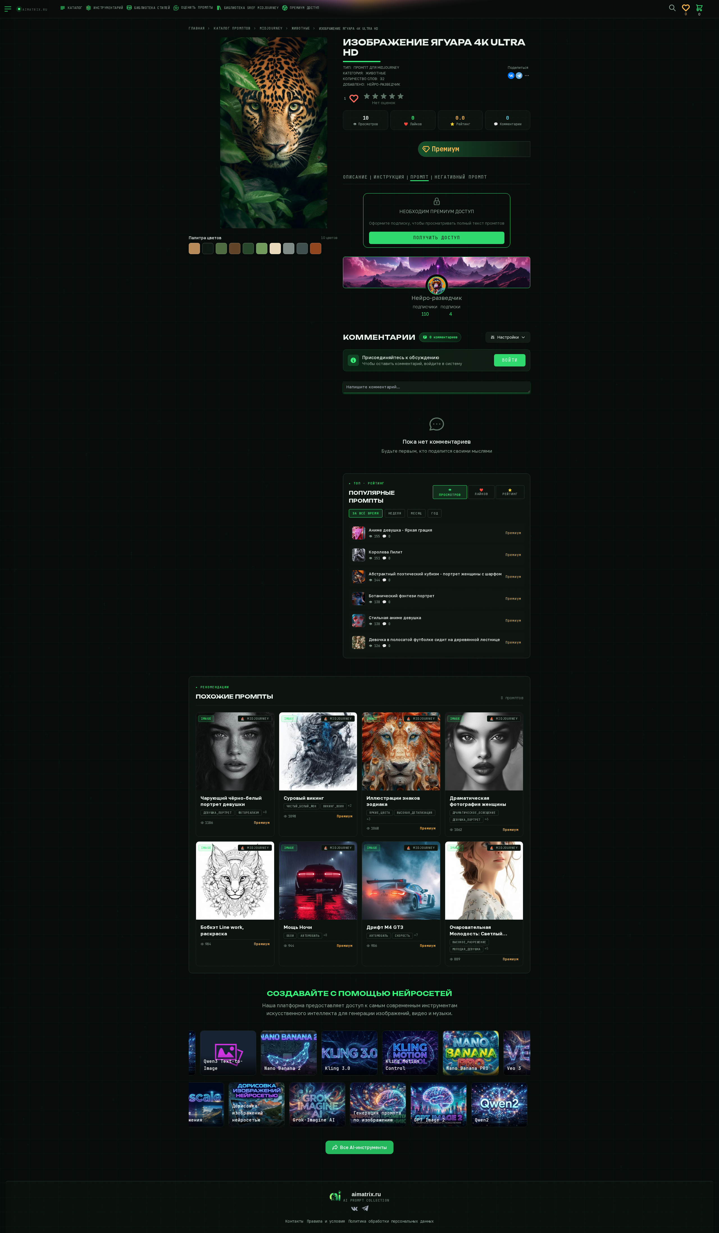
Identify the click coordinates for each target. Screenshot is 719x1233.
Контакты (294, 1221)
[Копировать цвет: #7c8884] (294, 243)
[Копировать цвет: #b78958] (199, 243)
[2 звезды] (375, 96)
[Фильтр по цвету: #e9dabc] (275, 248)
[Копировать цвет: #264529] (253, 243)
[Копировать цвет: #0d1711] (213, 243)
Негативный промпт (460, 177)
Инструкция (389, 177)
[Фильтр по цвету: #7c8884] (288, 248)
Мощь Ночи (298, 927)
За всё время (365, 513)
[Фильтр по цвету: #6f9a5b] (261, 248)
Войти (510, 360)
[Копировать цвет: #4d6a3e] (226, 243)
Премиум (445, 149)
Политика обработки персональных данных (391, 1221)
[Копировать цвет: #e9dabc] (280, 243)
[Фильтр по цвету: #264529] (248, 248)
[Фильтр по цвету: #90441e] (315, 248)
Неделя (395, 513)
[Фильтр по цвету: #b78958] (194, 248)
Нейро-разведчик (383, 84)
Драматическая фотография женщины (478, 801)
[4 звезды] (392, 96)
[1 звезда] (367, 96)
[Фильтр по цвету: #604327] (234, 248)
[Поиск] (672, 8)
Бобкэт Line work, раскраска (222, 930)
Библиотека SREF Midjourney (251, 8)
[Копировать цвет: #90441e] (321, 243)
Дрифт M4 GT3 (385, 927)
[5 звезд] (400, 96)
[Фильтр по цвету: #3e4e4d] (302, 248)
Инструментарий (108, 8)
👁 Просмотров (450, 492)
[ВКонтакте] (511, 75)
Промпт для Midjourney (376, 67)
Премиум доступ (304, 8)
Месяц (416, 513)
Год (434, 513)
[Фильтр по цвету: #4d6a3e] (221, 248)
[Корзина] (699, 8)
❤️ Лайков (481, 492)
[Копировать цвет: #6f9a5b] (267, 243)
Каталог (75, 8)
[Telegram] (519, 75)
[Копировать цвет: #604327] (240, 243)
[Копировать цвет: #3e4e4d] (307, 243)
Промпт (419, 177)
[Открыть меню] (8, 9)
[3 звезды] (384, 96)
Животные (376, 73)
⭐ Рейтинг (510, 492)
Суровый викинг (304, 798)
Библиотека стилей (152, 8)
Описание (355, 177)
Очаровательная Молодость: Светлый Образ (476, 933)
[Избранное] (686, 8)
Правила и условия (326, 1221)
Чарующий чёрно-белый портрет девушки (231, 801)
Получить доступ (436, 238)
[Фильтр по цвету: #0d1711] (207, 248)
